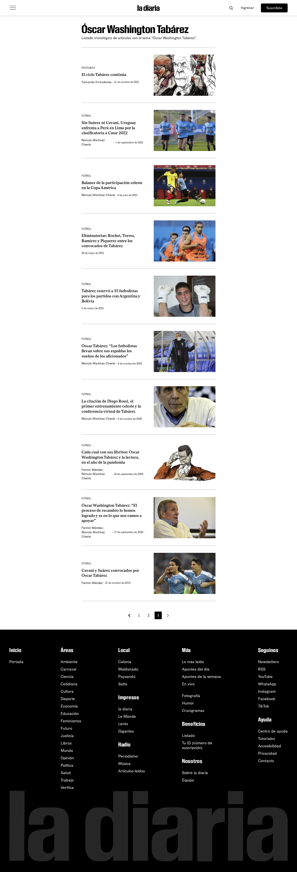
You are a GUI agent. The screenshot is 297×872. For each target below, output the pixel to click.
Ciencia (67, 676)
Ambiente (69, 661)
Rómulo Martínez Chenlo (98, 195)
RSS (261, 669)
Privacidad (267, 753)
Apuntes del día (195, 669)
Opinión (67, 758)
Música (124, 763)
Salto (122, 684)
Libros (66, 743)
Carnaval (68, 669)
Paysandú (126, 676)
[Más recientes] (129, 615)
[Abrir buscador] (231, 8)
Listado (188, 735)
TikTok (263, 706)
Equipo (188, 780)
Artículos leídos (131, 771)
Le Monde (127, 716)
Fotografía (191, 695)
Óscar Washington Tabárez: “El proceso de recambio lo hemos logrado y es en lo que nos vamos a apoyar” (112, 513)
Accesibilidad (269, 746)
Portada (16, 661)
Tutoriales (266, 738)
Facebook (266, 698)
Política (67, 765)
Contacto (266, 760)
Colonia (124, 661)
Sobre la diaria (195, 772)
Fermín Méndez (92, 470)
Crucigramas (193, 710)
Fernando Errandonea (97, 82)
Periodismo (128, 756)
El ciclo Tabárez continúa (104, 74)
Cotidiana (69, 684)
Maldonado (128, 669)
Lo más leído (193, 661)
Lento (123, 723)
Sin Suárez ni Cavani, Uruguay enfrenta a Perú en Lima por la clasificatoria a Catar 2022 (109, 127)
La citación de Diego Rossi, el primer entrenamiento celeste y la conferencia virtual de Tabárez (111, 406)
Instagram (267, 691)
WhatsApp (267, 684)
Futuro (66, 728)
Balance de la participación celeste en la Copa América (112, 185)
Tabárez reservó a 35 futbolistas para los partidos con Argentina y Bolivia (111, 296)
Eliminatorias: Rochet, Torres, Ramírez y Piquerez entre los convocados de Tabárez (108, 240)
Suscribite (274, 8)
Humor (188, 703)
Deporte (68, 698)
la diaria (125, 709)
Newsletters (268, 661)
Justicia (67, 735)
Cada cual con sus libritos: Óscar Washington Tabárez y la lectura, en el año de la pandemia (111, 457)
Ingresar (247, 8)
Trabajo (67, 780)
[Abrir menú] (12, 7)
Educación (70, 713)
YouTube (265, 676)
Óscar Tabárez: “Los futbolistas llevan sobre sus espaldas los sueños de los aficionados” (109, 351)
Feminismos (71, 721)
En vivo (188, 684)
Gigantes (126, 731)
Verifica (67, 787)
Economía (69, 706)
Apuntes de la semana (201, 676)
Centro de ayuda (273, 731)
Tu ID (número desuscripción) (197, 745)
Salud (66, 772)
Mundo (67, 750)
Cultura (67, 691)
